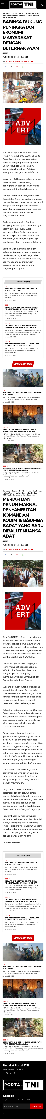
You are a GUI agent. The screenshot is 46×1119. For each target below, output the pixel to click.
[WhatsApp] (22, 66)
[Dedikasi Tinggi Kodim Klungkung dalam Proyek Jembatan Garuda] (23, 453)
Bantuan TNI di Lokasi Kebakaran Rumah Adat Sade (21, 290)
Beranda (6, 13)
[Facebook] (5, 66)
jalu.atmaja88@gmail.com (19, 61)
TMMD (21, 13)
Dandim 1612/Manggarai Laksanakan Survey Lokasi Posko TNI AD (22, 345)
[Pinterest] (16, 66)
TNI (6, 287)
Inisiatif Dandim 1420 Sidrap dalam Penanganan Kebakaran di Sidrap (21, 308)
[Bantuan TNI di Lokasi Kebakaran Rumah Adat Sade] (23, 378)
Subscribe (36, 1106)
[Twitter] (11, 66)
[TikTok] (10, 1073)
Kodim (14, 13)
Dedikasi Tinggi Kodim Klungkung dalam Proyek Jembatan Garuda (21, 326)
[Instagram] (6, 1073)
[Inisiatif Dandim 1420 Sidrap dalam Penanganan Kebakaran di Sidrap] (23, 414)
